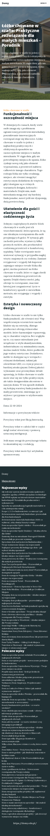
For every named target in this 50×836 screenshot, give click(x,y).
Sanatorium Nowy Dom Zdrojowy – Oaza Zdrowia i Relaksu (24, 632)
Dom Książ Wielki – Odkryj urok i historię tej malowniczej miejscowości (21, 627)
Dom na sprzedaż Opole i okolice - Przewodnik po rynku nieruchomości (24, 526)
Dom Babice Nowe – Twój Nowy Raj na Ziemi (21, 750)
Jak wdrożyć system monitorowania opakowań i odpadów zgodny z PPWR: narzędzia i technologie (24, 493)
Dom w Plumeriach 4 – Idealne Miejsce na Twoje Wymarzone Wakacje (23, 798)
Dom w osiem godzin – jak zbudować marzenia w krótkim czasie (23, 753)
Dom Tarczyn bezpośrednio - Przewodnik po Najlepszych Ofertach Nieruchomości (22, 565)
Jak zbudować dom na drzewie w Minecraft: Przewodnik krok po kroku (21, 734)
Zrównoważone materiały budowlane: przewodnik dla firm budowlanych (24, 515)
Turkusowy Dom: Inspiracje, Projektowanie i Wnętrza (21, 684)
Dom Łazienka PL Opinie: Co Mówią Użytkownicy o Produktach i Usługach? (24, 781)
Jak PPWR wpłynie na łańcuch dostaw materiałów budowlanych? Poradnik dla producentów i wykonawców (24, 500)
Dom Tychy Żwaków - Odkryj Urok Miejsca (21, 642)
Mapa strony (9, 480)
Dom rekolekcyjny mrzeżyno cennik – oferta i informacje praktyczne (22, 712)
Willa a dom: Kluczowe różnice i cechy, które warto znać (24, 745)
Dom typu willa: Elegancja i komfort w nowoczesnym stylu (18, 740)
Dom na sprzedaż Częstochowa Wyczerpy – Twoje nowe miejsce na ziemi (24, 667)
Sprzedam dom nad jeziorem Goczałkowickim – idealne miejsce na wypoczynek (23, 554)
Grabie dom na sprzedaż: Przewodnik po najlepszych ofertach (20, 717)
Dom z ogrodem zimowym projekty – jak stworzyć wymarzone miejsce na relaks (24, 815)
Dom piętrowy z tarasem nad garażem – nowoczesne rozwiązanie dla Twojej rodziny (21, 776)
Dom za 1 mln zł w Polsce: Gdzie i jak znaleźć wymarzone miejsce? (21, 689)
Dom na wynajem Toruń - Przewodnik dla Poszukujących (20, 582)
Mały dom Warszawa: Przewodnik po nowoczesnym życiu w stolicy (25, 765)
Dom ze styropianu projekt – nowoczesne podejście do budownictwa (25, 661)
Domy (5, 3)
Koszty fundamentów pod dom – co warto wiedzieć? (21, 706)
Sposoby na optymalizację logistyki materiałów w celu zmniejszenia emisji (23, 507)
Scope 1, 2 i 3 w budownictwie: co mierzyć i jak (22, 511)
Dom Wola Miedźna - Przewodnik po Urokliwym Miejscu (23, 590)
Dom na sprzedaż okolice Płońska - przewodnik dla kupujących (24, 695)
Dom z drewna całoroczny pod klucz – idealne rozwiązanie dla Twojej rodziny (22, 615)
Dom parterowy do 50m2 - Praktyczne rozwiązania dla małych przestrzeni (24, 560)
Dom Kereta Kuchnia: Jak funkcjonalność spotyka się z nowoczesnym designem (25, 607)
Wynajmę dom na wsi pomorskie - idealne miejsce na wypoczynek (24, 596)
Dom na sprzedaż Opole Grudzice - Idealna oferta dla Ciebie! (24, 532)
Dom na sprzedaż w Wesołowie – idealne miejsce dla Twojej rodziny (23, 621)
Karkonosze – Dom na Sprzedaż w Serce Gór (22, 586)
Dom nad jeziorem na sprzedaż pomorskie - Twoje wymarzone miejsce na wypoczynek (24, 787)
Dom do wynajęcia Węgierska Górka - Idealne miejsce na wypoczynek (22, 576)
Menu (42, 3)
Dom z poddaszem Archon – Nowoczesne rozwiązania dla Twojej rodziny (20, 770)
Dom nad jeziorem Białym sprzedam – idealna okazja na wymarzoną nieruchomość (22, 728)
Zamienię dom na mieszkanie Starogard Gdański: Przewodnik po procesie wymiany (23, 537)
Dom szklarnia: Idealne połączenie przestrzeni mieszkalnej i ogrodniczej (22, 678)
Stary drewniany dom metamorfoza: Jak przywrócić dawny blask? (25, 638)
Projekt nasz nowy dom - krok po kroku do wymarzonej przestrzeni (21, 673)
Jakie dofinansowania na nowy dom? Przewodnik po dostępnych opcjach (25, 571)
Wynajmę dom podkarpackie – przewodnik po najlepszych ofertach (22, 601)
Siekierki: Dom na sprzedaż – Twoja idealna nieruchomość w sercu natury (21, 700)
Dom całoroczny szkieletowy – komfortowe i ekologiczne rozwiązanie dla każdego (22, 809)
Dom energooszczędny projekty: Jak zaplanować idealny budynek (23, 792)
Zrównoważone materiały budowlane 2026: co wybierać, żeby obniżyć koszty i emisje (22, 521)
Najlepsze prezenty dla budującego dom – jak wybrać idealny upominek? (22, 548)
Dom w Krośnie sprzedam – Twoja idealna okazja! (24, 611)
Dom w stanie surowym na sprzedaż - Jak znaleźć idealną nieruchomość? (24, 804)
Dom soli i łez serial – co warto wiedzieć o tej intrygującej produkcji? (22, 723)
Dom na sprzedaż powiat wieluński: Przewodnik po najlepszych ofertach (24, 656)
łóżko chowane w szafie (16, 110)
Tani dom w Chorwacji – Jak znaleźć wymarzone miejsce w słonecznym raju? (23, 646)
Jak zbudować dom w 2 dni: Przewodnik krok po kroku (23, 759)
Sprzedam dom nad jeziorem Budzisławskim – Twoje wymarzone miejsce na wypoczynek (22, 543)
